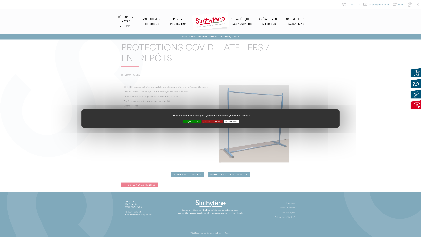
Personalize (231, 122)
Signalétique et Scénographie (242, 21)
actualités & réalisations (295, 21)
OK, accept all (192, 122)
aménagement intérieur (152, 21)
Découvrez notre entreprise (126, 21)
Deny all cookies (213, 122)
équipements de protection (178, 21)
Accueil (210, 15)
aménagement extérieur (269, 21)
